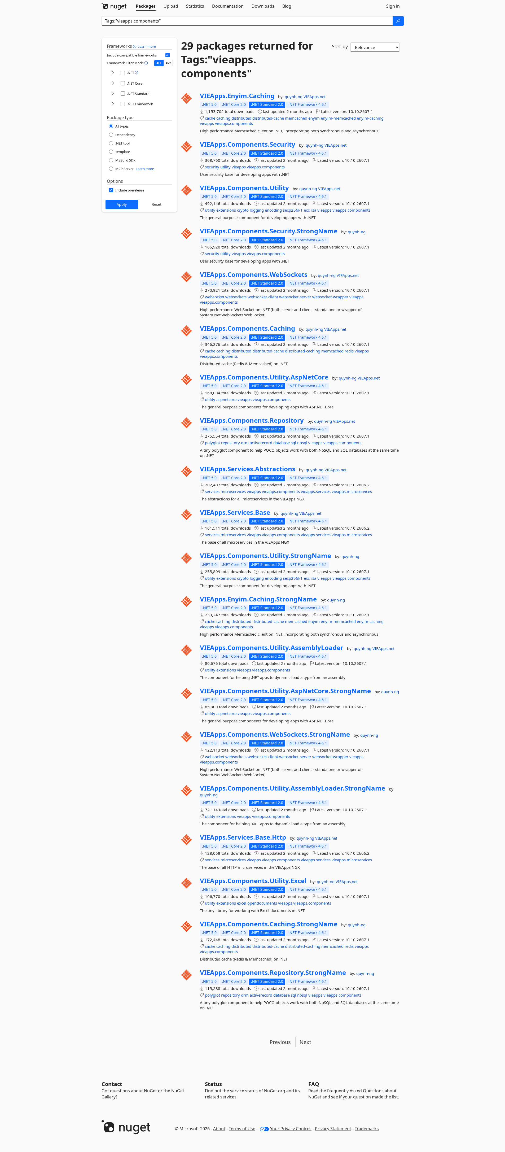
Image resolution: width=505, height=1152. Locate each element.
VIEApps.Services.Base (235, 512)
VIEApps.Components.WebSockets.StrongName (275, 734)
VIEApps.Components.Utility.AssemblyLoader (271, 648)
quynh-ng (294, 96)
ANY (168, 63)
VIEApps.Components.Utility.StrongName (265, 555)
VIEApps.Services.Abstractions (247, 469)
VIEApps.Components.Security (247, 144)
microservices (233, 491)
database (281, 442)
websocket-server (295, 296)
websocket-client (263, 296)
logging (257, 210)
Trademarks (367, 1129)
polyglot (212, 442)
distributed (241, 118)
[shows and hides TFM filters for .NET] (112, 73)
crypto (243, 210)
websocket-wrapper (330, 296)
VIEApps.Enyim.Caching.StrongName (258, 599)
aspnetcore (226, 399)
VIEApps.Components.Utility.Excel (253, 881)
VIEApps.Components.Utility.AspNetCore (264, 377)
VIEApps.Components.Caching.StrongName (268, 924)
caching (223, 118)
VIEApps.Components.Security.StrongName (268, 231)
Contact (112, 1084)
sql (293, 442)
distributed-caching (302, 351)
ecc (307, 210)
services (212, 491)
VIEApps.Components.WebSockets (254, 274)
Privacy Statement (333, 1129)
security (212, 166)
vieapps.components (234, 123)
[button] (135, 46)
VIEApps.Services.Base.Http (243, 837)
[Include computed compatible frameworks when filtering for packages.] (167, 55)
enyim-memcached (338, 118)
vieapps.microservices (352, 491)
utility (225, 166)
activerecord (261, 442)
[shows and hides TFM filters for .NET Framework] (112, 104)
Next (305, 1042)
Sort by (340, 46)
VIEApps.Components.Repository (252, 420)
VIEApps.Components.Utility (244, 188)
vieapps (207, 123)
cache (210, 118)
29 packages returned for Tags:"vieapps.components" (247, 59)
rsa (313, 210)
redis (349, 351)
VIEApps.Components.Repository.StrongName (273, 972)
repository (230, 442)
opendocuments (262, 903)
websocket (214, 296)
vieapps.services (316, 491)
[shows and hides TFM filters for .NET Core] (112, 83)
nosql (302, 442)
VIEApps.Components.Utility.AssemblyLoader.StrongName (292, 788)
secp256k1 (293, 210)
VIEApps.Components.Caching (247, 328)
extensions (226, 210)
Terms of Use (242, 1129)
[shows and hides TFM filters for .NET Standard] (112, 94)
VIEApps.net (315, 96)
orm (245, 442)
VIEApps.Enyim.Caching (237, 96)
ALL (158, 63)
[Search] (398, 21)
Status (213, 1084)
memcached (296, 118)
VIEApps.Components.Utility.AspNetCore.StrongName (285, 691)
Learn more (147, 46)
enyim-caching (370, 118)
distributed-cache (268, 118)
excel (241, 903)
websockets (236, 296)
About (219, 1129)
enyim (314, 118)
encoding (273, 210)
